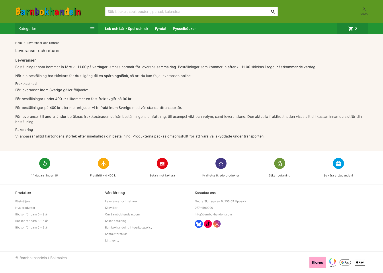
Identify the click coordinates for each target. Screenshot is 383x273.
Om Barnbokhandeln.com (122, 214)
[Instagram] (217, 224)
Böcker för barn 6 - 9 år (31, 227)
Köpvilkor (111, 207)
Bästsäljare (22, 201)
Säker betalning (116, 221)
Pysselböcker (184, 28)
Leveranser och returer (121, 201)
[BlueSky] (199, 224)
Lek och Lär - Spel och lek (126, 28)
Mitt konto (112, 240)
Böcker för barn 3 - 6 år (31, 221)
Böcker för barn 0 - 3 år (31, 214)
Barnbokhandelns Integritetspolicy (128, 227)
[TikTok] (208, 224)
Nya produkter (25, 207)
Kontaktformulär (116, 234)
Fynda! (160, 28)
